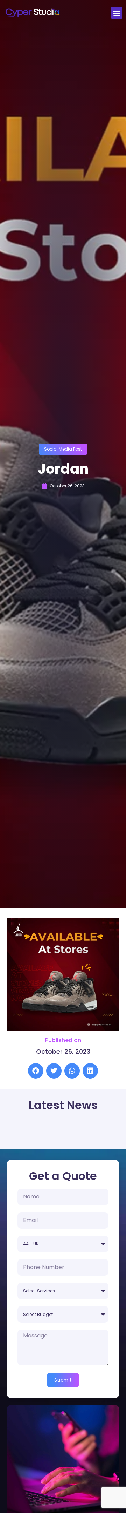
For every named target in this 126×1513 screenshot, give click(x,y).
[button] (116, 13)
